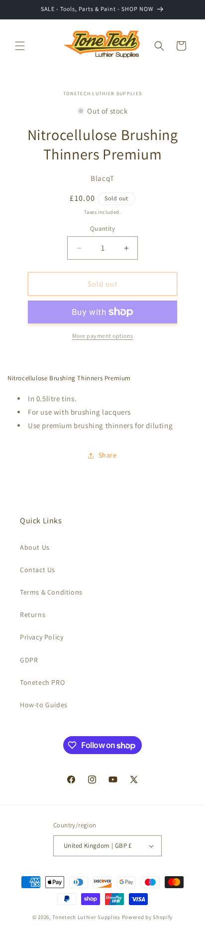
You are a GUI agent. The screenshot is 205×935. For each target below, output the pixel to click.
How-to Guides (44, 704)
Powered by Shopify (147, 917)
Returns (32, 614)
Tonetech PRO (42, 682)
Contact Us (37, 569)
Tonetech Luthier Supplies (86, 917)
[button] (20, 46)
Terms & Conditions (51, 592)
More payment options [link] (102, 335)
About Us (35, 547)
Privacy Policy (41, 636)
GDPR (29, 659)
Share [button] (108, 455)
